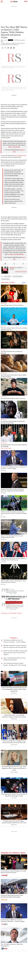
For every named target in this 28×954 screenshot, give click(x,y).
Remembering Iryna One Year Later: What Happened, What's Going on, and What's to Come (14, 768)
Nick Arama (4, 40)
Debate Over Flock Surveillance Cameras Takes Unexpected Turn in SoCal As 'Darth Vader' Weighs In (14, 513)
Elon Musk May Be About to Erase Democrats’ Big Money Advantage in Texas (14, 795)
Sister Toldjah (14, 772)
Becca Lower (14, 744)
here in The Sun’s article (19, 155)
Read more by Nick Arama (21, 271)
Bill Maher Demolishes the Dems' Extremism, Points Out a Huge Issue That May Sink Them (12, 490)
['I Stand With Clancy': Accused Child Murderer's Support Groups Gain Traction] (14, 706)
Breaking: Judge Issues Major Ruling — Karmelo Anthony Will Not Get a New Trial (14, 822)
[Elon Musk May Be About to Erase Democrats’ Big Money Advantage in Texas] (14, 785)
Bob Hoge (3, 516)
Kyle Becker (3, 470)
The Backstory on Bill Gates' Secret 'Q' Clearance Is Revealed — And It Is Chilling (14, 467)
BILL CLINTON (7, 276)
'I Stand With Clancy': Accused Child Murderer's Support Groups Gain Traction (14, 716)
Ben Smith (3, 584)
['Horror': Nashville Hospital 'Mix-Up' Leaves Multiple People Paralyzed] (14, 527)
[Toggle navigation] (2, 1)
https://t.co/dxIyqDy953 (14, 147)
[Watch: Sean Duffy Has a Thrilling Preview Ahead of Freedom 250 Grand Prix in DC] (14, 732)
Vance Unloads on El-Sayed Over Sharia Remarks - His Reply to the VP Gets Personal (13, 559)
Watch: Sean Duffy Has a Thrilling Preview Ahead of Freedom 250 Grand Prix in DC (14, 741)
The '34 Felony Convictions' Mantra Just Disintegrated (12, 945)
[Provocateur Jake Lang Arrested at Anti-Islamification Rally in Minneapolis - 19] (14, 886)
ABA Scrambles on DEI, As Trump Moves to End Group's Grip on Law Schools (13, 581)
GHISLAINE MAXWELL (17, 276)
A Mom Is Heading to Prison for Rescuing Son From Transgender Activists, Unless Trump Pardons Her (14, 689)
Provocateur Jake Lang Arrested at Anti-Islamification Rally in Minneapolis (12, 896)
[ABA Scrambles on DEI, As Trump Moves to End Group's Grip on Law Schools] (14, 571)
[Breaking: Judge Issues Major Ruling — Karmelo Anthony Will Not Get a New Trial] (14, 812)
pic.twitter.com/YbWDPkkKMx (16, 254)
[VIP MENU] (25, 1)
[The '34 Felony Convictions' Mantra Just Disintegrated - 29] (14, 935)
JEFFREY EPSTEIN (5, 279)
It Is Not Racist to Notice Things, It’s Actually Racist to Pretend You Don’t (13, 871)
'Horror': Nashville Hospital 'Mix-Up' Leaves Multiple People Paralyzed (12, 536)
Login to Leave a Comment (14, 602)
